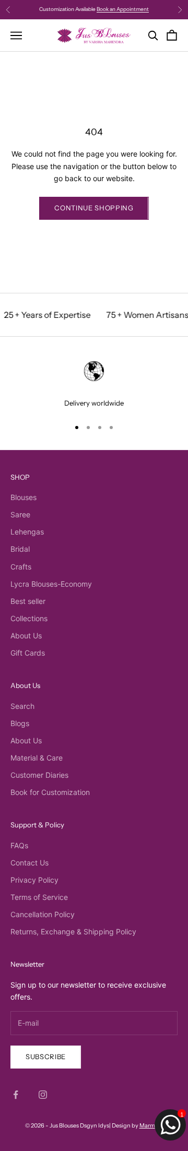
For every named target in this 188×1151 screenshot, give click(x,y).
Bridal (20, 548)
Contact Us (29, 862)
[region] (94, 383)
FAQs (19, 845)
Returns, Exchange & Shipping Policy (73, 931)
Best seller (27, 601)
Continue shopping (93, 208)
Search (22, 706)
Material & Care (36, 757)
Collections (29, 618)
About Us (26, 635)
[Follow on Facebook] (15, 1094)
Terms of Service (39, 897)
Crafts (20, 566)
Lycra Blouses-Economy (51, 583)
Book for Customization (50, 792)
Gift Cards (27, 652)
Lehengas (27, 531)
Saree (20, 514)
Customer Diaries (39, 774)
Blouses (23, 497)
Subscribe (46, 1056)
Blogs (19, 723)
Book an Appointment (123, 9)
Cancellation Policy (42, 914)
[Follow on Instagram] (43, 1094)
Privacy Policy (34, 879)
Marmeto (151, 1125)
